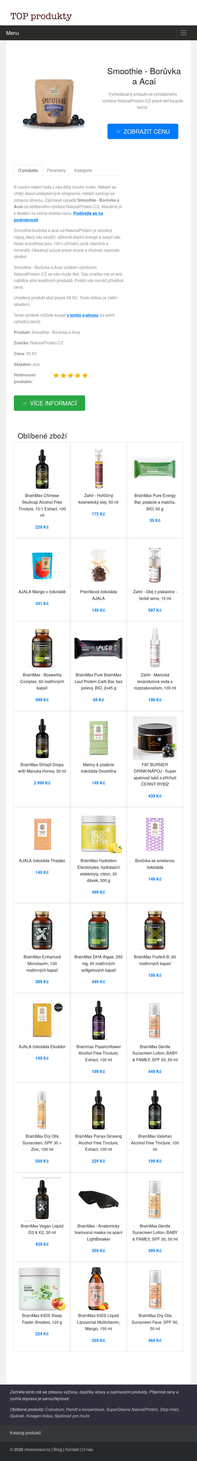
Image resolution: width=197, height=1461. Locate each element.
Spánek (17, 1416)
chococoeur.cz (37, 1449)
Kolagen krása (39, 1416)
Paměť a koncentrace (85, 1409)
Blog (58, 1449)
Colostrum (54, 1409)
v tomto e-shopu (82, 315)
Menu (12, 32)
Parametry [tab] (56, 170)
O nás (87, 1449)
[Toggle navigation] (183, 33)
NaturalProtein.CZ (134, 101)
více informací (53, 403)
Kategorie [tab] (83, 170)
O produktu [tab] (28, 170)
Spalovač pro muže (72, 1416)
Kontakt (72, 1449)
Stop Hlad (169, 1409)
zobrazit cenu (147, 131)
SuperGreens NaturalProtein (132, 1409)
